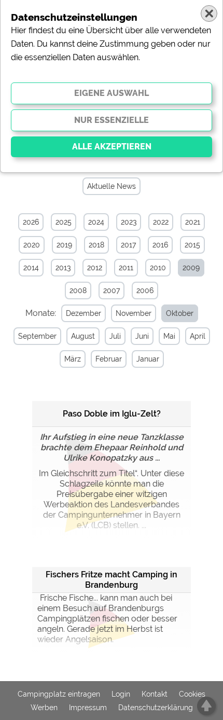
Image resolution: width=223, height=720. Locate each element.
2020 (31, 245)
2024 (96, 222)
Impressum (88, 707)
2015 (192, 245)
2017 (128, 245)
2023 (128, 222)
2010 (158, 268)
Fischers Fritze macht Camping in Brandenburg (111, 580)
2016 (160, 245)
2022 (161, 222)
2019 (64, 245)
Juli (115, 336)
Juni (142, 336)
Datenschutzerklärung (155, 707)
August (83, 336)
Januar (147, 359)
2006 (145, 290)
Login (121, 694)
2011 (126, 268)
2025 (63, 222)
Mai (169, 336)
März (72, 359)
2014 (31, 268)
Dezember (83, 313)
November (133, 313)
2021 (192, 222)
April (197, 336)
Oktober (179, 313)
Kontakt (155, 694)
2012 (94, 268)
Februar (108, 359)
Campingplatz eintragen (59, 694)
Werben (44, 707)
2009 (191, 268)
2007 (111, 290)
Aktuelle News (111, 186)
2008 (78, 290)
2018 (96, 245)
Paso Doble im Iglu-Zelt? (112, 414)
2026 (31, 222)
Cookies (192, 694)
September (37, 336)
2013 (63, 268)
